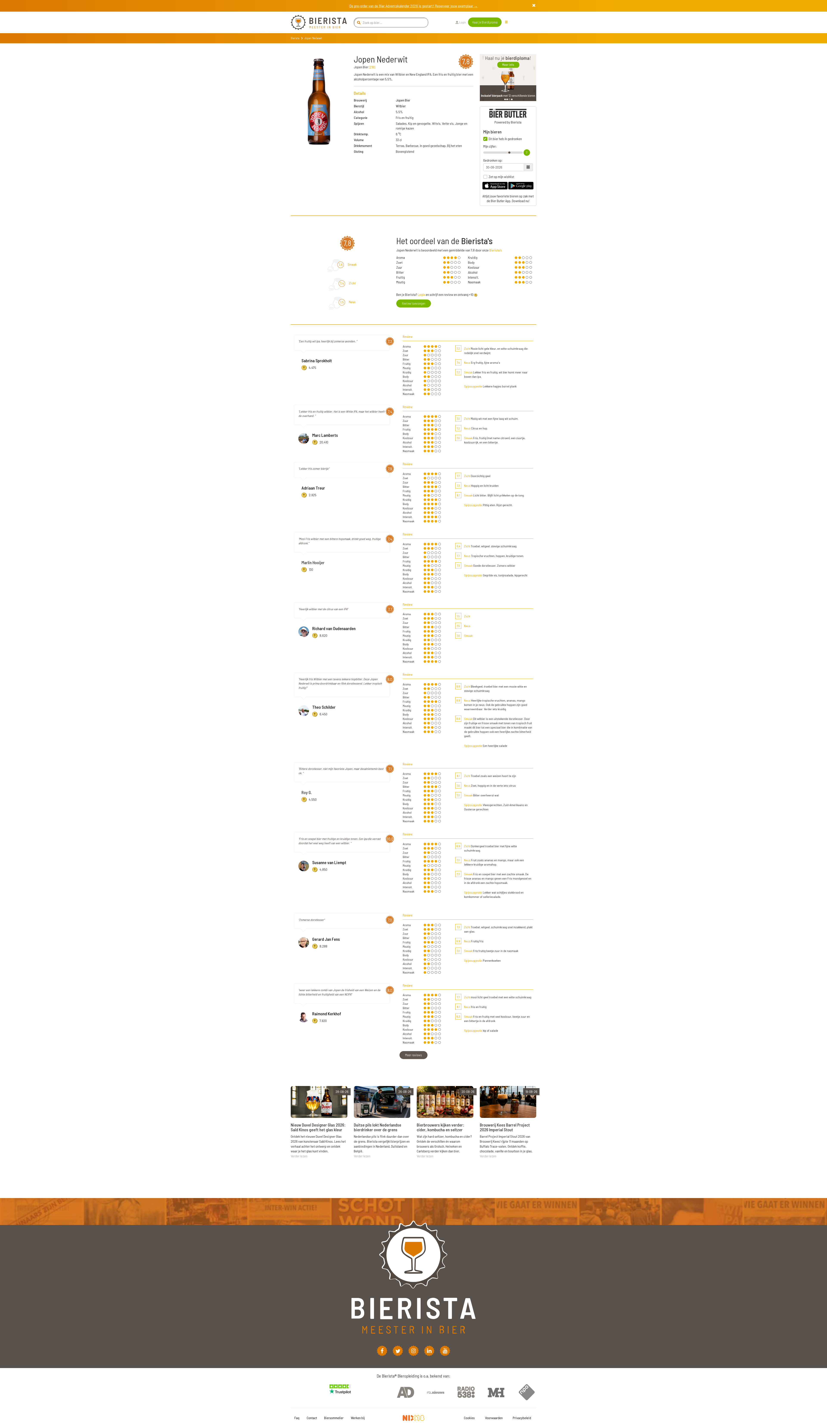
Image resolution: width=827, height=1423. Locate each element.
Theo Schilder (324, 707)
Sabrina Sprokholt (317, 360)
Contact (312, 1418)
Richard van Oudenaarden (334, 628)
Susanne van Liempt (329, 862)
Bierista (295, 38)
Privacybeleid (522, 1418)
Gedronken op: (492, 160)
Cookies (469, 1418)
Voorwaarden (494, 1418)
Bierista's (495, 250)
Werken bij (358, 1418)
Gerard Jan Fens (326, 939)
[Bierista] (316, 22)
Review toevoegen (413, 303)
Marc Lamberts (325, 435)
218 (372, 67)
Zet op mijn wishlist (501, 177)
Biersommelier (334, 1418)
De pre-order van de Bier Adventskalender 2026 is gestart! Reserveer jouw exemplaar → (413, 5)
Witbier (401, 106)
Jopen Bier (403, 100)
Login (462, 22)
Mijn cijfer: (490, 146)
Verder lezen (299, 1156)
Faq (296, 1418)
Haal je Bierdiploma (484, 22)
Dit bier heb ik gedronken (505, 139)
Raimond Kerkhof (326, 1013)
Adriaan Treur (313, 487)
